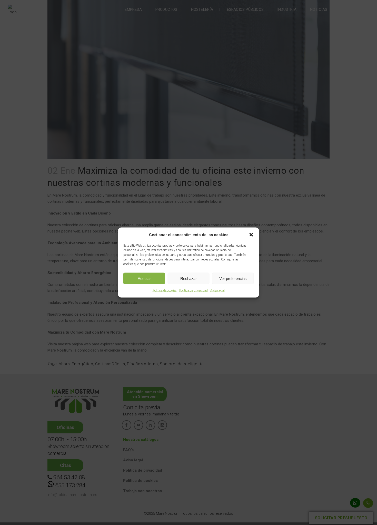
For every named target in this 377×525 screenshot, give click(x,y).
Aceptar (144, 278)
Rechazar (188, 278)
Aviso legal (217, 290)
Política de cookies (165, 290)
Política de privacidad (193, 290)
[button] (251, 234)
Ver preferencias (233, 278)
